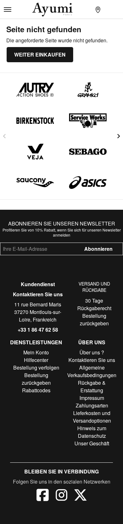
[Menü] (7, 9)
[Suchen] (88, 9)
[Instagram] (61, 496)
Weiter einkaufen (40, 54)
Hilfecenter (36, 360)
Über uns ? (91, 352)
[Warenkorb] (118, 9)
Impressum (91, 397)
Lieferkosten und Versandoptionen (92, 416)
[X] (80, 496)
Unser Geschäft (91, 443)
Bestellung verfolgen (36, 367)
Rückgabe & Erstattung (92, 386)
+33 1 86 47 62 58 (38, 329)
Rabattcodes (36, 390)
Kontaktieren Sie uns (38, 294)
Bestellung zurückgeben (94, 319)
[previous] (4, 136)
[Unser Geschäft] (98, 9)
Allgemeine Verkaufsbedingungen (91, 371)
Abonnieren (98, 248)
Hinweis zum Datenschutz (91, 432)
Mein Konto (36, 352)
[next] (118, 136)
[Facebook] (43, 496)
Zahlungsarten (92, 405)
